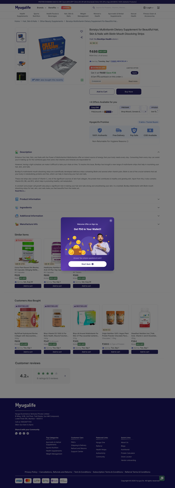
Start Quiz (86, 264)
